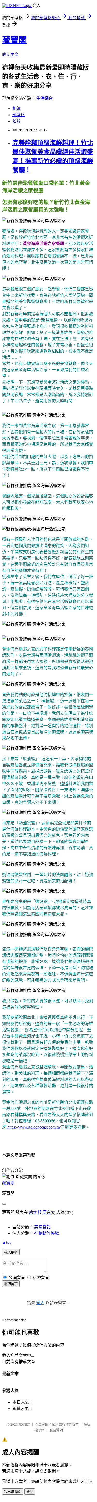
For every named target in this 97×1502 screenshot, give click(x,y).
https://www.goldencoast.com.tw (34, 1127)
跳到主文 (10, 54)
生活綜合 (44, 98)
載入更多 (11, 1252)
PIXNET (24, 1424)
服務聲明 (56, 1430)
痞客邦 (35, 1212)
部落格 (18, 115)
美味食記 (42, 1227)
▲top (6, 1242)
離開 (29, 1492)
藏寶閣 (14, 40)
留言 (46, 1212)
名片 (16, 121)
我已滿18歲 (12, 1492)
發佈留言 (11, 1284)
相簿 (16, 108)
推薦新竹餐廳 (46, 1233)
